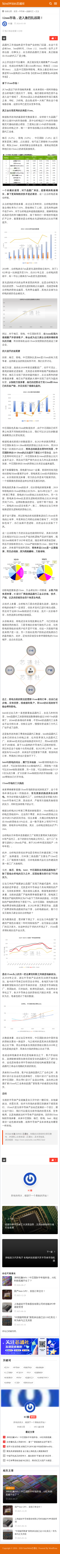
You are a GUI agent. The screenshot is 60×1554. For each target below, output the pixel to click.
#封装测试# (8, 1378)
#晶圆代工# (29, 1378)
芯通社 (25, 1134)
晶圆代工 (30, 11)
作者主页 (21, 1427)
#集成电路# (40, 1368)
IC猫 (10, 24)
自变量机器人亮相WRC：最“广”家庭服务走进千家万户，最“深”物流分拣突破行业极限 (31, 1442)
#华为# (18, 1378)
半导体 (22, 11)
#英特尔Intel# (28, 1383)
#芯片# (6, 1368)
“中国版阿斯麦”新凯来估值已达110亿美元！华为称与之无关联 (35, 1319)
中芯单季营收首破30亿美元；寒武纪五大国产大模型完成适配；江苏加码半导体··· (31, 1460)
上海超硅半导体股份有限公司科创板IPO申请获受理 (35, 1305)
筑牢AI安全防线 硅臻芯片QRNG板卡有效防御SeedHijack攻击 (31, 1447)
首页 (15, 11)
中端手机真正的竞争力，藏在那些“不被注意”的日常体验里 (31, 1456)
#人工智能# (8, 1373)
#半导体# (16, 1368)
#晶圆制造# (38, 1373)
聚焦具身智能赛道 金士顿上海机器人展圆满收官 (27, 1451)
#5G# (29, 1373)
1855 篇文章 (39, 1427)
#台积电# (7, 1383)
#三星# (17, 1383)
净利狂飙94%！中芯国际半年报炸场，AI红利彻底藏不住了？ (35, 1279)
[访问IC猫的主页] (30, 1407)
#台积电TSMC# (43, 1378)
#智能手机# (27, 1368)
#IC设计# (19, 1373)
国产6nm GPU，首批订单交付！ (29, 1291)
